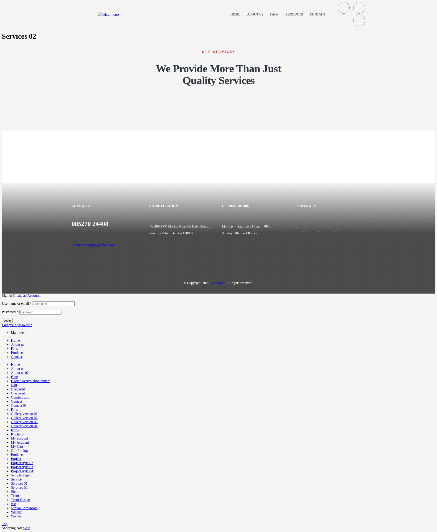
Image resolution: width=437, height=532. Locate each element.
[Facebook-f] (344, 8)
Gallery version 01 (24, 414)
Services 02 (19, 487)
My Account (20, 442)
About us (255, 14)
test (13, 504)
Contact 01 (19, 405)
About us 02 (20, 373)
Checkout (18, 389)
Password (10, 312)
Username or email (17, 303)
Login (7, 320)
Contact (317, 14)
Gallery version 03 (24, 422)
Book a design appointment (30, 381)
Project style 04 (22, 471)
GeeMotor (218, 283)
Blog (14, 377)
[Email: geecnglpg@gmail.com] (73, 235)
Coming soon (20, 397)
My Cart (17, 446)
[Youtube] (359, 20)
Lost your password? (17, 325)
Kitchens (17, 434)
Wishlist (16, 512)
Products (294, 14)
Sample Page (20, 475)
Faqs (274, 14)
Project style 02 (22, 463)
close (26, 528)
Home (235, 14)
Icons (15, 430)
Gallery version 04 (24, 426)
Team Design (20, 500)
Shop (14, 492)
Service (16, 479)
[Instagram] (359, 8)
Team (15, 496)
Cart (14, 385)
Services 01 (19, 483)
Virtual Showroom (24, 508)
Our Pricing (19, 451)
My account (19, 438)
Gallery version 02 (24, 418)
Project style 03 (22, 467)
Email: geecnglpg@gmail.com (93, 245)
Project (16, 459)
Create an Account (26, 295)
